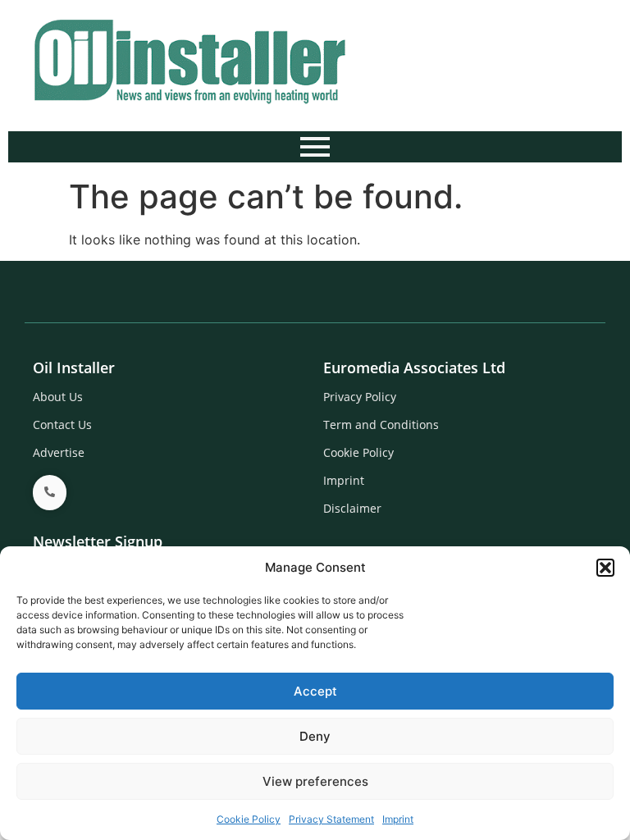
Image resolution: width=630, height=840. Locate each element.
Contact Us (62, 424)
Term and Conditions (381, 424)
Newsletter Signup (97, 541)
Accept (315, 691)
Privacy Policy (359, 396)
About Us (58, 396)
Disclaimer (352, 508)
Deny (315, 736)
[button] (605, 567)
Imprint (397, 819)
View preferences (315, 781)
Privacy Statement (331, 819)
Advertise (58, 452)
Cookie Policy (249, 819)
